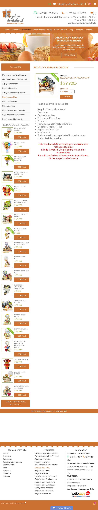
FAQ (71, 29)
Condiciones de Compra (42, 29)
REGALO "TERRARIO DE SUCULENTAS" (20, 201)
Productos (26, 29)
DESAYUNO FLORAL (20, 329)
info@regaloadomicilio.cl (76, 486)
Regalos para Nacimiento (12, 119)
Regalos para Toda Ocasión (13, 110)
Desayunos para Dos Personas (14, 79)
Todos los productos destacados (15, 403)
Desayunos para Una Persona (14, 75)
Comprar (22, 137)
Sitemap (6, 476)
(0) (94, 13)
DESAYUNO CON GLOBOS (19, 129)
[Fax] (50, 4)
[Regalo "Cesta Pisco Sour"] (47, 85)
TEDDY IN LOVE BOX (21, 359)
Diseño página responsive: (8, 503)
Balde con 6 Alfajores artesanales (19, 286)
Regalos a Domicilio (43, 493)
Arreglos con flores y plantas (14, 92)
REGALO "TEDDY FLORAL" (19, 373)
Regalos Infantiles (9, 88)
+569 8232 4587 (47, 13)
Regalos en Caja (8, 106)
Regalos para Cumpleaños (45, 485)
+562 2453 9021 (75, 13)
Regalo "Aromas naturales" (20, 229)
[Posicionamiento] (21, 503)
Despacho (79, 29)
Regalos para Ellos (9, 101)
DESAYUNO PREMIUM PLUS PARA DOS (21, 243)
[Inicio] (13, 16)
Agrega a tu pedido (10, 83)
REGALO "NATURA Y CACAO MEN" (20, 173)
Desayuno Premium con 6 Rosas (21, 387)
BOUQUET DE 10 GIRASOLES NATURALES (20, 158)
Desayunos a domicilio (44, 487)
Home (8, 29)
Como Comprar (60, 29)
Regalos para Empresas (44, 490)
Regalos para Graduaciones (13, 114)
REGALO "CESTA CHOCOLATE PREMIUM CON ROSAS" (19, 344)
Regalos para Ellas (9, 97)
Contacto (89, 29)
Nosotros (16, 29)
